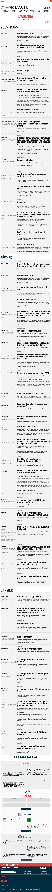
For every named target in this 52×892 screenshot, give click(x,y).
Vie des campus (38, 11)
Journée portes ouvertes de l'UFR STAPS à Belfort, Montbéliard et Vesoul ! (32, 563)
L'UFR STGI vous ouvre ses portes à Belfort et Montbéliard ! (33, 528)
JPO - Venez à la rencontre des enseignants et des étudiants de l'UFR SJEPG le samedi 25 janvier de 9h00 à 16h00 (33, 703)
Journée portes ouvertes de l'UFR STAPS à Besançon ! (32, 733)
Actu (2, 890)
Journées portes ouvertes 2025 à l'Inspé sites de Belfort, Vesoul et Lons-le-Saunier (33, 548)
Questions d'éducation (25, 160)
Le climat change (23, 70)
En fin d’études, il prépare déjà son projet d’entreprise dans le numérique (37, 855)
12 (32, 757)
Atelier (18, 30)
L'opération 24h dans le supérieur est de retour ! (31, 233)
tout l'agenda (26, 809)
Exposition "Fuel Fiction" (26, 490)
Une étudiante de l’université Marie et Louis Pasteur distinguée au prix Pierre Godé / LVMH (38, 841)
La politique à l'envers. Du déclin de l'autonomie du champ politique (29, 460)
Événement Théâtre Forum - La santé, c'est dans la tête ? (32, 405)
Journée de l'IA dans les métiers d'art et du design (32, 288)
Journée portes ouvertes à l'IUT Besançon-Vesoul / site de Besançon (32, 747)
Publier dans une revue (25, 637)
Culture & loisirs (32, 11)
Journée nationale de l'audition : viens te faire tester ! (33, 187)
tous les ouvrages (26, 831)
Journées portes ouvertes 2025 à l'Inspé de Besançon (32, 674)
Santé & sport (20, 11)
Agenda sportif (38, 798)
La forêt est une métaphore (38, 818)
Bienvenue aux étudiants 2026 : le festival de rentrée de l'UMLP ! (38, 766)
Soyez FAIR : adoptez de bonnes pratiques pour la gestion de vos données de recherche (33, 265)
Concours (19, 370)
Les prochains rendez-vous (46, 22)
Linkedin (47, 8)
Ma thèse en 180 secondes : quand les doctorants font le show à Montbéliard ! (31, 46)
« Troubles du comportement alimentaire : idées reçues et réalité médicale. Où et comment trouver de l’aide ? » (32, 610)
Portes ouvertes (20, 497)
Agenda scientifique (14, 803)
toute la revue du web (26, 860)
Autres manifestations (38, 803)
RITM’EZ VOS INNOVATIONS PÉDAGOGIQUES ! (37, 774)
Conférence (19, 56)
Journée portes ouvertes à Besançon (30, 649)
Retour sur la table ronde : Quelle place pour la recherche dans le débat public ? (13, 775)
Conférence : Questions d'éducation (29, 331)
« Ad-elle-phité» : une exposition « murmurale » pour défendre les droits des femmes (32, 124)
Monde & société (26, 11)
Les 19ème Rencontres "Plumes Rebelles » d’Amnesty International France (32, 79)
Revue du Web (5, 885)
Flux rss (49, 8)
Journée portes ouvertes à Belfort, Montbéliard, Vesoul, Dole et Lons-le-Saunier (32, 514)
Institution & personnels (46, 11)
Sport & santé (24, 872)
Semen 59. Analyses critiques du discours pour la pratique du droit (15, 818)
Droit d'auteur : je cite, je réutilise (29, 596)
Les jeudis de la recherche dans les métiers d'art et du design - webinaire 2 (32, 90)
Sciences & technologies (5, 11)
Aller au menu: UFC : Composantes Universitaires (2, 1)
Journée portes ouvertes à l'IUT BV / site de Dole (32, 577)
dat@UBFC (41, 347)
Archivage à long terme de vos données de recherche (32, 418)
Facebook (45, 8)
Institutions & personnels (44, 872)
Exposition (19, 119)
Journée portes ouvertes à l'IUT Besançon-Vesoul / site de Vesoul (32, 501)
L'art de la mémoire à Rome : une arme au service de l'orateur (31, 175)
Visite (23, 229)
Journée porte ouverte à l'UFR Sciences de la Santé (33, 690)
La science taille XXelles (25, 244)
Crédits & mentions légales (34, 889)
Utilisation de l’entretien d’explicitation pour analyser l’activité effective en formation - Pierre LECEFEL (33, 356)
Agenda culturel (14, 798)
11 (30, 757)
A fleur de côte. (22, 202)
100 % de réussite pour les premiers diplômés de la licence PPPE (14, 855)
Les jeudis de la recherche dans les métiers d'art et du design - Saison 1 (32, 471)
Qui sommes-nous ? (14, 889)
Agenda (3, 877)
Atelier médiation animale (26, 33)
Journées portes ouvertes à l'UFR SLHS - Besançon (31, 660)
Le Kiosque (4, 881)
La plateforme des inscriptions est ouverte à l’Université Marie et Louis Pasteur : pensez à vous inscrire (14, 767)
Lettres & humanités (14, 11)
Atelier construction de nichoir (28, 109)
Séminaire (19, 351)
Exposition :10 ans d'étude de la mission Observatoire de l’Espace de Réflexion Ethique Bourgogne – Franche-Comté (33, 441)
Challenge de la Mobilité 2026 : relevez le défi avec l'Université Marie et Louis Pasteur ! (38, 770)
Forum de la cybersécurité (26, 299)
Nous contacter (24, 889)
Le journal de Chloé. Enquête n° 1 (39, 824)
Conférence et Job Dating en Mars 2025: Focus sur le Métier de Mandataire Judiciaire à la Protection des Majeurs (33, 214)
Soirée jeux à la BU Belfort (26, 426)
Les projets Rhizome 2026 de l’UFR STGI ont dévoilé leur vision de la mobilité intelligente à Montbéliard (14, 841)
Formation (19, 261)
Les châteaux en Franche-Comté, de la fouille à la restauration (33, 60)
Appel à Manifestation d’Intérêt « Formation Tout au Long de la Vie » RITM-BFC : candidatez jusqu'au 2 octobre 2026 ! (13, 785)
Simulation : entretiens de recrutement (31, 393)
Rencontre (22, 30)
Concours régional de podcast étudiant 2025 (33, 373)
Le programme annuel (48, 22)
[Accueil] (26, 7)
